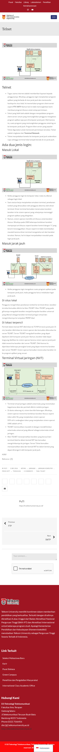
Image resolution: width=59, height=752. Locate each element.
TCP (27, 318)
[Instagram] (28, 10)
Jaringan (32, 468)
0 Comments (28, 471)
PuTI (5, 468)
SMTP (19, 107)
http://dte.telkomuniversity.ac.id (16, 728)
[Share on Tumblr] (26, 481)
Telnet (42, 471)
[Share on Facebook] (5, 481)
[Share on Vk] (48, 481)
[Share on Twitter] (12, 481)
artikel (23, 468)
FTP (14, 107)
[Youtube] (32, 10)
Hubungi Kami (10, 697)
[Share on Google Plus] (34, 481)
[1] (12, 459)
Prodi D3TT (6, 471)
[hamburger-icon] (54, 17)
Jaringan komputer (45, 468)
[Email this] (5, 488)
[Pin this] (41, 481)
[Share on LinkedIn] (19, 481)
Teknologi (17, 471)
